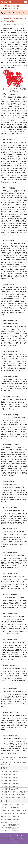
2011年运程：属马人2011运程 (9, 783)
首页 (9, 12)
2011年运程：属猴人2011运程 (9, 789)
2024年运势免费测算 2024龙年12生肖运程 (13, 813)
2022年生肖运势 (5, 6)
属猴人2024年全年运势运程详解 (10, 825)
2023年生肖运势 (15, 6)
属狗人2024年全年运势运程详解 (10, 819)
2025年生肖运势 (15, 8)
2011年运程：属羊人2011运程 (9, 786)
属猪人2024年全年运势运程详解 (10, 816)
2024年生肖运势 (5, 8)
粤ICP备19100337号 (11, 835)
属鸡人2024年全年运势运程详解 (10, 822)
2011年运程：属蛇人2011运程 (9, 780)
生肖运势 (19, 12)
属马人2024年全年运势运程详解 (10, 831)
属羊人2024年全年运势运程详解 (10, 828)
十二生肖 (13, 12)
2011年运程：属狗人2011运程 (9, 774)
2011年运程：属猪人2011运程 (9, 777)
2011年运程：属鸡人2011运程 (9, 772)
